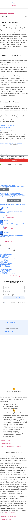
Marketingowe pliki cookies (10, 406)
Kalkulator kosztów (5, 271)
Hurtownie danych (5, 264)
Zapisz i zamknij (5, 440)
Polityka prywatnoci (18, 276)
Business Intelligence (6, 263)
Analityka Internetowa (6, 269)
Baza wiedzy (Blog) (5, 270)
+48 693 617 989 (4, 261)
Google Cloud (11, 13)
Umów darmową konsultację (7, 258)
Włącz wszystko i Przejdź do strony (11, 446)
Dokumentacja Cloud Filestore (7, 125)
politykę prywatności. (19, 158)
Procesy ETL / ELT (5, 266)
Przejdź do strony (6, 519)
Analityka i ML (4, 265)
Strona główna (3, 13)
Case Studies (3, 272)
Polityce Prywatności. (9, 512)
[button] (14, 8)
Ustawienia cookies (6, 276)
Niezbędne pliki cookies (9, 403)
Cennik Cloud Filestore (5, 127)
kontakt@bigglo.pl (5, 260)
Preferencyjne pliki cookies (10, 408)
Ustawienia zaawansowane (8, 516)
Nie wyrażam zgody (6, 443)
